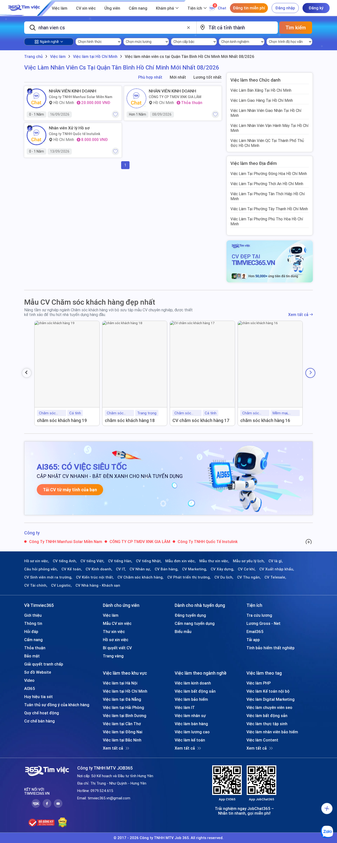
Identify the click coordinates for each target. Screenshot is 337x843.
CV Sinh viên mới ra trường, (48, 577)
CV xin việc (86, 8)
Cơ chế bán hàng (39, 721)
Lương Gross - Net (263, 623)
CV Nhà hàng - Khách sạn (97, 585)
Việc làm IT (185, 707)
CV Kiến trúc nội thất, (95, 577)
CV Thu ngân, (249, 577)
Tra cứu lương (259, 615)
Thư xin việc (114, 631)
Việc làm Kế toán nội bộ (268, 691)
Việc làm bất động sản (195, 691)
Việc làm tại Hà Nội (120, 683)
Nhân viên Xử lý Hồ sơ (69, 127)
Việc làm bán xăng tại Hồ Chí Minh (260, 90)
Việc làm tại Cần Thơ (122, 723)
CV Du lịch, (223, 577)
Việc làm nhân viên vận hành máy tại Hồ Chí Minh (269, 128)
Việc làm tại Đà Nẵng (122, 699)
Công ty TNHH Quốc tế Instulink (74, 134)
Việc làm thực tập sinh (266, 723)
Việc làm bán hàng (191, 723)
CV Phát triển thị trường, (189, 577)
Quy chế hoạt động (41, 713)
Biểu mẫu (183, 631)
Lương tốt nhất (207, 77)
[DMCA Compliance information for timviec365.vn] (62, 822)
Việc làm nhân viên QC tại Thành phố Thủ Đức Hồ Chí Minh (267, 143)
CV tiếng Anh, (65, 561)
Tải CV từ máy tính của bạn (70, 489)
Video (29, 680)
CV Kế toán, (71, 569)
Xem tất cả (298, 314)
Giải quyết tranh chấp (43, 664)
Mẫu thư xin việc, (214, 561)
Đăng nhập (285, 7)
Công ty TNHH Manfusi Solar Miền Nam (80, 97)
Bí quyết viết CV (117, 648)
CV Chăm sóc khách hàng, (140, 577)
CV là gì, (275, 561)
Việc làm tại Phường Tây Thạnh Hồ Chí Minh (269, 208)
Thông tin (33, 623)
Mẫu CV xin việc (117, 623)
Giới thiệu (33, 615)
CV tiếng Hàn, (120, 561)
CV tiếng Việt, (92, 561)
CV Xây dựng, (222, 569)
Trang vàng (113, 656)
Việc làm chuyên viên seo (269, 707)
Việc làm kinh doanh (193, 683)
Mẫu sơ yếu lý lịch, (249, 561)
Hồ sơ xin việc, (36, 561)
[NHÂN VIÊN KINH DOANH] (36, 98)
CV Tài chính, (35, 585)
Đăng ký (316, 7)
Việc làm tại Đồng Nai (122, 732)
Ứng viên (112, 8)
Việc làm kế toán (190, 740)
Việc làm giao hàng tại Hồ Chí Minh (261, 100)
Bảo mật (32, 656)
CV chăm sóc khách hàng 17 (200, 420)
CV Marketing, (194, 569)
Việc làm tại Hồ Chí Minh (125, 691)
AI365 (29, 688)
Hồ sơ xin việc (115, 639)
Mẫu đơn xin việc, (180, 561)
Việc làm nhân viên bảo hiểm (272, 732)
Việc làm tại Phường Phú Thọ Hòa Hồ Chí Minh (266, 221)
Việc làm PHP (258, 683)
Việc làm (59, 8)
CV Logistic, (61, 585)
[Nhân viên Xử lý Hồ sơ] (36, 135)
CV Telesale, (275, 577)
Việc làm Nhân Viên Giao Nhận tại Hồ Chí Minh (265, 113)
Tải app (253, 639)
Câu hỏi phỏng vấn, (41, 569)
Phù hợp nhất (150, 77)
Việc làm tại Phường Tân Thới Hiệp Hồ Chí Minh (267, 196)
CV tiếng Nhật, (149, 561)
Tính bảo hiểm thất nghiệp (270, 648)
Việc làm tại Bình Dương (124, 715)
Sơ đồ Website (37, 672)
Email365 (254, 631)
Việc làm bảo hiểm (191, 699)
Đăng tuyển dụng (190, 615)
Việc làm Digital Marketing (270, 699)
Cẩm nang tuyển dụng (195, 623)
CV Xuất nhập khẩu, (276, 569)
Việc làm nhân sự (190, 715)
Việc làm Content (262, 740)
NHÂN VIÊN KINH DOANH (72, 90)
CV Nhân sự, (140, 569)
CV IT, (121, 569)
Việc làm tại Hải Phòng (123, 707)
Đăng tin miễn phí (249, 7)
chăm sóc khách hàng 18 (130, 420)
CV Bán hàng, (166, 569)
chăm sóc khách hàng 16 (265, 420)
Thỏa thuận (34, 648)
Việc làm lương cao (192, 732)
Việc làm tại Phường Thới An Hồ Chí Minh (266, 183)
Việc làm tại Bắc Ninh (122, 740)
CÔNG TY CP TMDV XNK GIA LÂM (175, 97)
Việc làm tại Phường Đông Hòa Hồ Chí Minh (268, 173)
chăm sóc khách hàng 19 (62, 420)
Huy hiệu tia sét (38, 696)
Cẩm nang (138, 8)
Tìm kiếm (295, 27)
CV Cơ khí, (247, 569)
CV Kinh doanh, (99, 569)
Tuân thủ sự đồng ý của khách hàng (56, 704)
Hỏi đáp (31, 631)
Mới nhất (178, 77)
